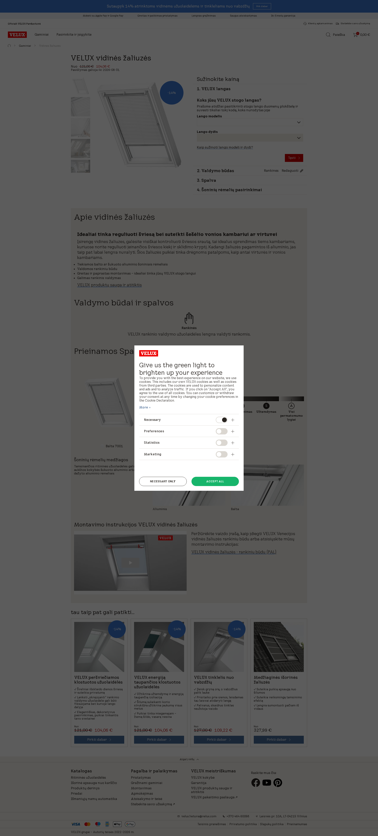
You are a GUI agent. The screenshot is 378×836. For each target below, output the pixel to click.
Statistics (152, 442)
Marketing (152, 454)
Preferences (154, 431)
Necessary (152, 420)
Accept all (215, 481)
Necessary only (163, 481)
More (143, 407)
